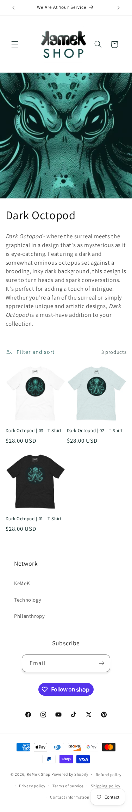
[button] (15, 44)
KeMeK (22, 583)
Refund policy (109, 774)
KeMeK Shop (38, 774)
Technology (27, 599)
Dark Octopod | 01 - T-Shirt (34, 519)
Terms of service (68, 785)
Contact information (69, 797)
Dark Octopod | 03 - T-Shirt (34, 430)
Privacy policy (32, 785)
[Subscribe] (101, 663)
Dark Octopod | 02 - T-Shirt (95, 430)
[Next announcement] (118, 8)
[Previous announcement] (13, 8)
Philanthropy (29, 616)
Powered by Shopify (69, 774)
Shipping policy (105, 785)
